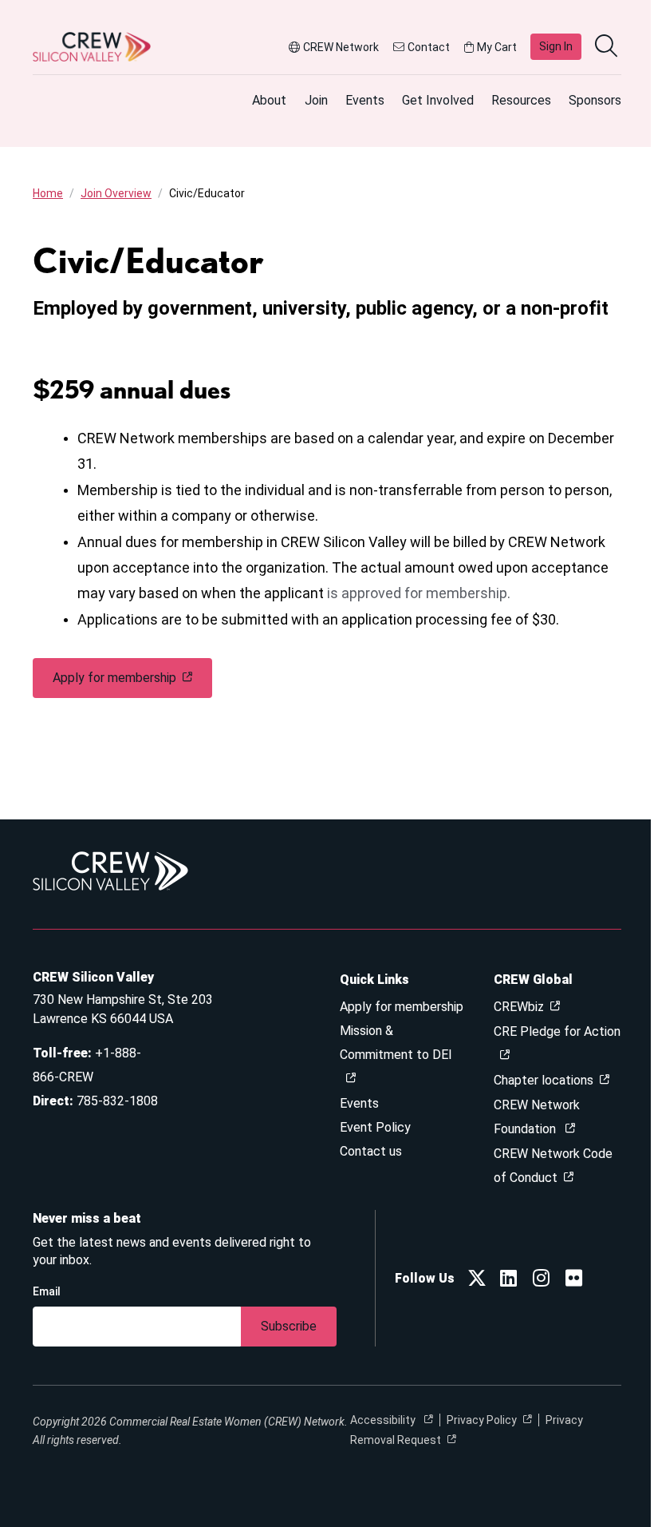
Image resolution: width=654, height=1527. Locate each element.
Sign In (556, 46)
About (269, 100)
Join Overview (116, 193)
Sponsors (595, 100)
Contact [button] (429, 47)
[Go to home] (92, 46)
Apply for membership (401, 1006)
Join (316, 100)
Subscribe (289, 1326)
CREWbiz (519, 1006)
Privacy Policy (482, 1420)
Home (48, 193)
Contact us (371, 1151)
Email (47, 1291)
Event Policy (375, 1127)
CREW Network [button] (341, 47)
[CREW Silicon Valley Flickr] (573, 1280)
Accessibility (384, 1420)
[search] (607, 47)
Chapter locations (543, 1080)
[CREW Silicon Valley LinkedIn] (508, 1280)
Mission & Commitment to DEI (396, 1042)
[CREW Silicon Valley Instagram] (541, 1280)
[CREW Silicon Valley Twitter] (477, 1280)
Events (364, 100)
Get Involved (438, 100)
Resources (521, 100)
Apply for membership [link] (114, 677)
